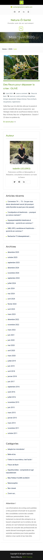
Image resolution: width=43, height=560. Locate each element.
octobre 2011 (12, 433)
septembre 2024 (14, 278)
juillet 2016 (12, 397)
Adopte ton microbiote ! (16, 449)
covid (18, 96)
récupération (7, 102)
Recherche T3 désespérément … (19, 236)
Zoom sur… (12, 493)
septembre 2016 (14, 387)
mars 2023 (12, 314)
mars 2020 (12, 356)
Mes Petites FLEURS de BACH (18, 478)
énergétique (31, 96)
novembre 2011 (13, 428)
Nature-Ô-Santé (21, 20)
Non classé (12, 488)
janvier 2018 (12, 376)
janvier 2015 (12, 418)
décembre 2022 (13, 319)
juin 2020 (11, 340)
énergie (5, 99)
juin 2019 (11, 366)
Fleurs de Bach (31, 99)
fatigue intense (21, 99)
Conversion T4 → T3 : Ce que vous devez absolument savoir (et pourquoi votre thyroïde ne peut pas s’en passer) (20, 204)
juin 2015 (11, 407)
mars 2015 (12, 413)
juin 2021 (11, 335)
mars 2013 (12, 423)
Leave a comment (21, 93)
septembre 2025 (14, 263)
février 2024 (12, 304)
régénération (16, 102)
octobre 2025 (12, 257)
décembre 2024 (13, 268)
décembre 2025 (13, 252)
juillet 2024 (12, 283)
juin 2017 (11, 382)
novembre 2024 (13, 273)
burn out (12, 96)
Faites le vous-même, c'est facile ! (20, 460)
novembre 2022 (13, 325)
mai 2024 (11, 294)
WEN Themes (27, 557)
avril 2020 (11, 351)
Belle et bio (12, 454)
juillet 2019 (12, 361)
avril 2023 (11, 309)
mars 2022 (12, 330)
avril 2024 (11, 299)
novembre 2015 (13, 402)
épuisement (12, 99)
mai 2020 (11, 345)
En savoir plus (8, 122)
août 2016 (11, 392)
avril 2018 (11, 371)
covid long (23, 96)
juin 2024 (11, 288)
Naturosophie (13, 483)
